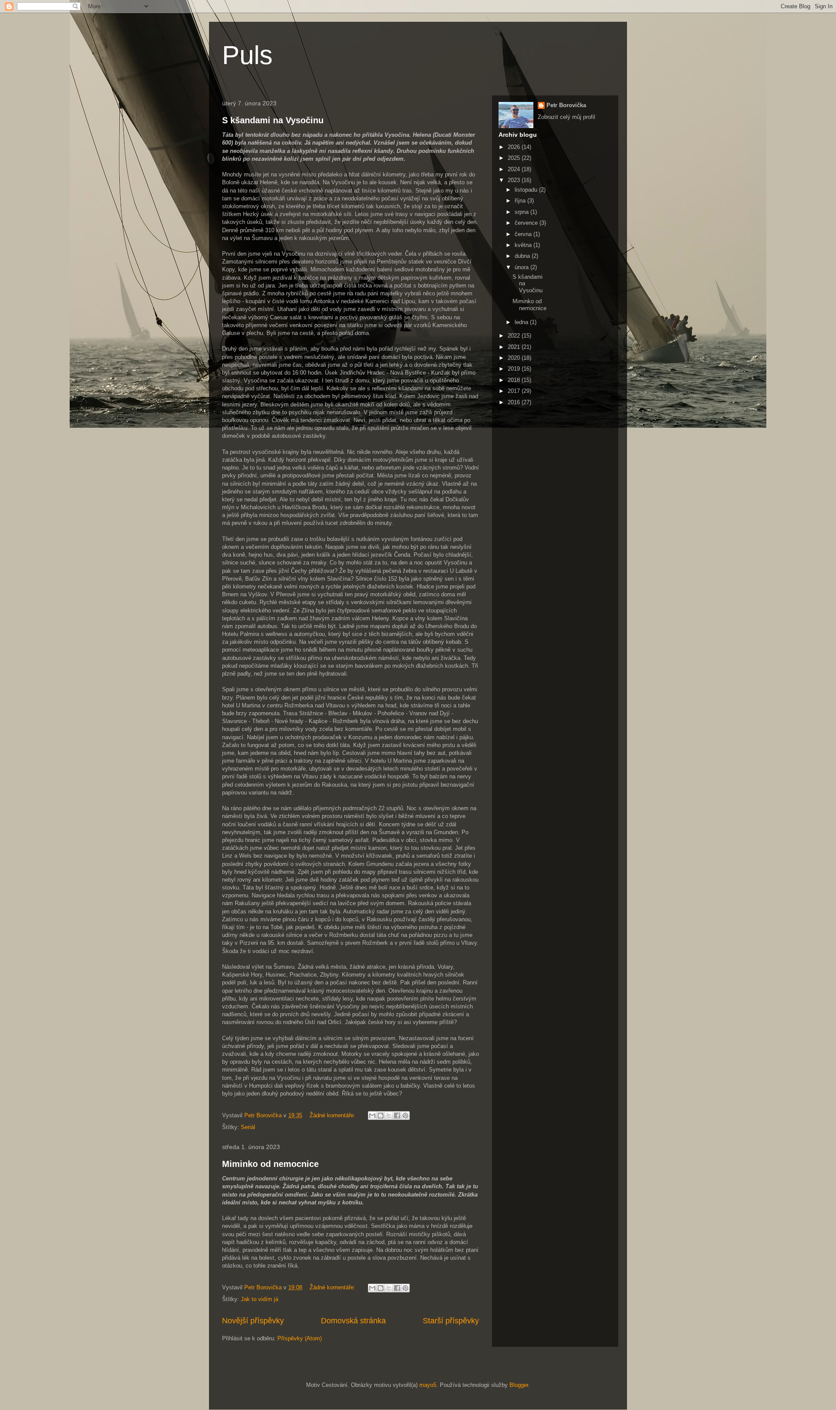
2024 (515, 169)
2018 (515, 380)
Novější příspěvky (253, 1320)
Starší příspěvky (451, 1320)
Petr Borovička (566, 105)
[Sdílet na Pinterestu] (405, 1115)
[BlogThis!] (380, 1115)
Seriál (248, 1127)
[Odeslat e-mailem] (372, 1115)
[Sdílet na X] (388, 1115)
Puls (247, 55)
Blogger (518, 1385)
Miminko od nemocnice (270, 1164)
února (522, 267)
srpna (522, 212)
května (524, 245)
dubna (523, 256)
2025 (515, 158)
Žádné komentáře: (333, 1115)
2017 (515, 391)
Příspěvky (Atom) (299, 1338)
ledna (522, 322)
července (527, 223)
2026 (515, 147)
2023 (515, 180)
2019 (515, 368)
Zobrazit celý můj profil (566, 117)
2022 (515, 335)
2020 (515, 358)
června (524, 234)
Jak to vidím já (259, 1299)
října (521, 200)
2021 (515, 347)
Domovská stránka (353, 1320)
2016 (515, 402)
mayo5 (427, 1385)
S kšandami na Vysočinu (273, 120)
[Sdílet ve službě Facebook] (397, 1115)
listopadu (527, 189)
